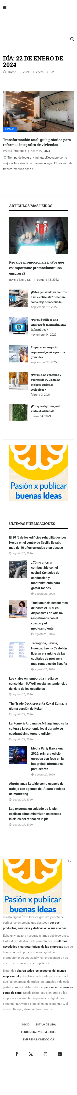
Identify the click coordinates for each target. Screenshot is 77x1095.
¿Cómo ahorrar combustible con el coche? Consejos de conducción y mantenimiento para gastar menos (45, 575)
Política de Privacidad (39, 1079)
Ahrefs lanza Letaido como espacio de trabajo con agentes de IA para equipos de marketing (37, 789)
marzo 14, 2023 (41, 416)
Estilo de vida (46, 1024)
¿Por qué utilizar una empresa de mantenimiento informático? (48, 324)
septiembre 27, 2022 (44, 362)
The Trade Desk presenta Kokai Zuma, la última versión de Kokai (38, 706)
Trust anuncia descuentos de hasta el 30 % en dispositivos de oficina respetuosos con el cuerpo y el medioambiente (49, 615)
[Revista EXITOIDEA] (38, 23)
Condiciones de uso (45, 1085)
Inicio (26, 1024)
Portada (9, 129)
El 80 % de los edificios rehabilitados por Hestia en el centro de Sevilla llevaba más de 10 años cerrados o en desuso (37, 543)
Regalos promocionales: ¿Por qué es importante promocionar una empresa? (36, 268)
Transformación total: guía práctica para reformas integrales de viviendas (37, 142)
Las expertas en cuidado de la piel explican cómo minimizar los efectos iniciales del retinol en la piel (35, 814)
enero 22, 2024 (40, 151)
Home (11, 72)
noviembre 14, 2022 (43, 334)
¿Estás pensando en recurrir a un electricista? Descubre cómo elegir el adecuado (49, 297)
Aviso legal (15, 1079)
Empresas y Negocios (38, 1039)
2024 (26, 72)
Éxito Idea (64, 1073)
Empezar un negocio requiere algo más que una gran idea (48, 352)
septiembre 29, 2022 (44, 307)
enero (40, 72)
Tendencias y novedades (38, 1032)
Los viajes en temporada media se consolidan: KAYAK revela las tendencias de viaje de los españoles (38, 684)
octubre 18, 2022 (48, 279)
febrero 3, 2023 (40, 395)
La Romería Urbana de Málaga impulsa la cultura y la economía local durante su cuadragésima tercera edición (38, 729)
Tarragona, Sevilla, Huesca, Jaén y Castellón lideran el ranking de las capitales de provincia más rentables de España (49, 653)
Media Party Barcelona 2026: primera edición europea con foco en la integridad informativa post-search (47, 759)
